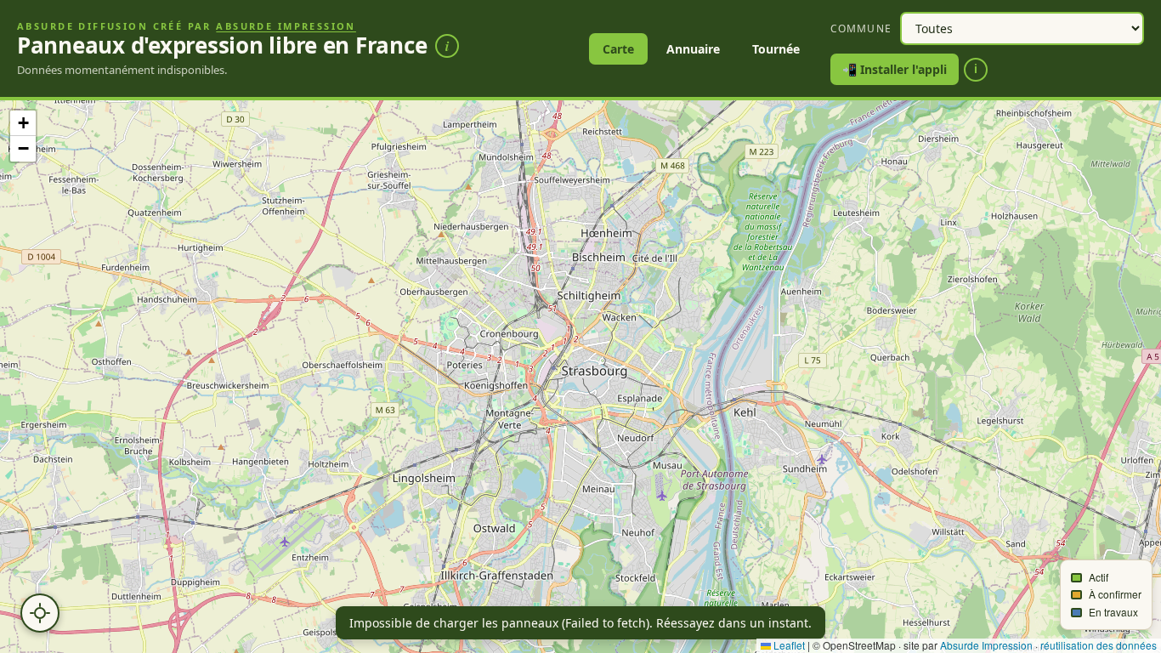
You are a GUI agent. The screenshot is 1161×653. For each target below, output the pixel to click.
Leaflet (788, 645)
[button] (23, 123)
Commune (861, 28)
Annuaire (693, 49)
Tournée (776, 49)
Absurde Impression (286, 26)
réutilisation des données (1098, 645)
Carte (618, 49)
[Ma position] (39, 613)
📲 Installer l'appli (894, 69)
